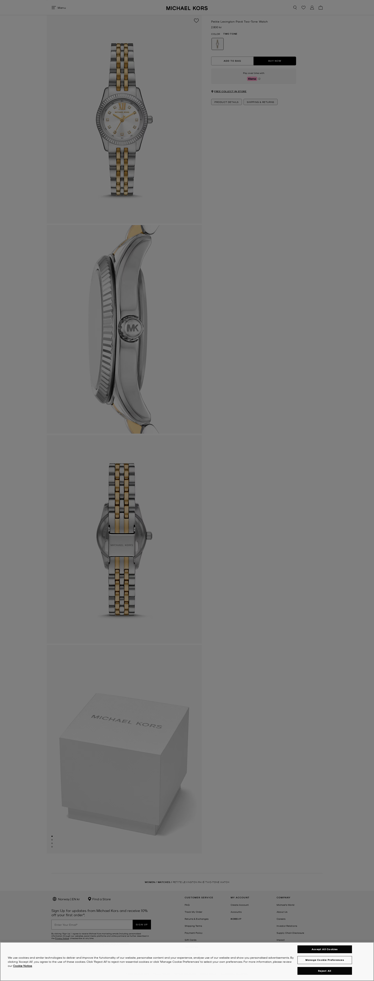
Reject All (324, 970)
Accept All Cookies (325, 949)
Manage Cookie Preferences (324, 960)
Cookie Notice (22, 965)
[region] (187, 961)
